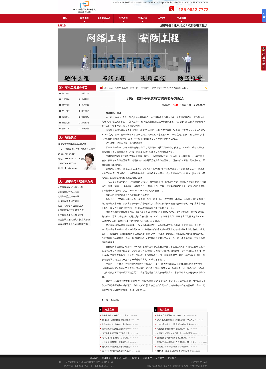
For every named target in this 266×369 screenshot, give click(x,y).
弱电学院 (142, 17)
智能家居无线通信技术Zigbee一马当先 (173, 315)
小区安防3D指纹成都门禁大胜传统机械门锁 (175, 333)
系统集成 (85, 123)
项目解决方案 (103, 17)
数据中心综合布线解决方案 (70, 205)
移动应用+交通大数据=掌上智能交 (116, 320)
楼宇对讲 (85, 111)
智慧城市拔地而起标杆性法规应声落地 (173, 329)
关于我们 (162, 17)
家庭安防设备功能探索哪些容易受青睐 (173, 347)
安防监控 (85, 93)
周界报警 (85, 99)
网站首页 (94, 358)
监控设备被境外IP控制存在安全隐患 (172, 338)
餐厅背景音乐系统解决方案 (70, 215)
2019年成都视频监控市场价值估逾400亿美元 (175, 320)
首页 (65, 17)
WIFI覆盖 (85, 128)
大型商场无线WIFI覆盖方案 (71, 210)
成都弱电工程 (121, 88)
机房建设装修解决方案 (68, 201)
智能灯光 (85, 117)
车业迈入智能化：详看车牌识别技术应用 (173, 324)
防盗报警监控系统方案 (68, 192)
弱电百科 (145, 88)
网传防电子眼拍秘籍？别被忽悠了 (116, 338)
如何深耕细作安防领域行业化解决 (116, 324)
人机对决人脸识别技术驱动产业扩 (116, 342)
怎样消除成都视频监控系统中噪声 (116, 329)
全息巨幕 (85, 105)
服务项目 (84, 17)
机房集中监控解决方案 (68, 196)
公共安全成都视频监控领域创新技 (116, 347)
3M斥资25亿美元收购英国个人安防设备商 (174, 351)
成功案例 (123, 17)
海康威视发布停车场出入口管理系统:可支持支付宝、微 (176, 342)
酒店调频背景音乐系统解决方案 (73, 224)
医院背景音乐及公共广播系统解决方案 (74, 219)
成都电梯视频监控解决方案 (70, 187)
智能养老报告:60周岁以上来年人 (115, 315)
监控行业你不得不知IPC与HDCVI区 (116, 351)
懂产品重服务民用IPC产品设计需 (115, 333)
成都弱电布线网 (180, 366)
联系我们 (181, 17)
